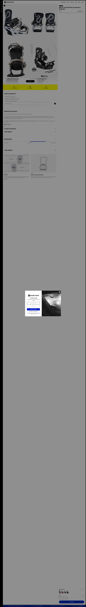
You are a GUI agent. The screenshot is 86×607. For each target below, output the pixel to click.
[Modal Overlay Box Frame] (43, 303)
